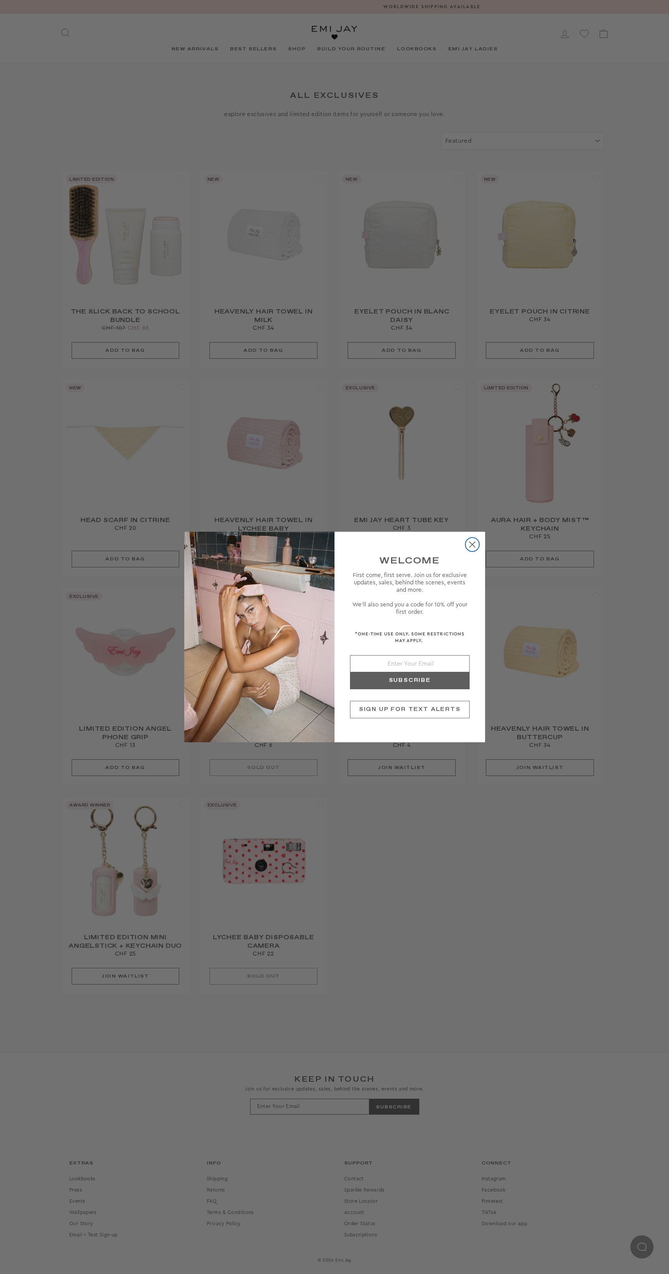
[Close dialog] (472, 544)
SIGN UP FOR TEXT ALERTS (410, 709)
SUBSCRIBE (410, 680)
